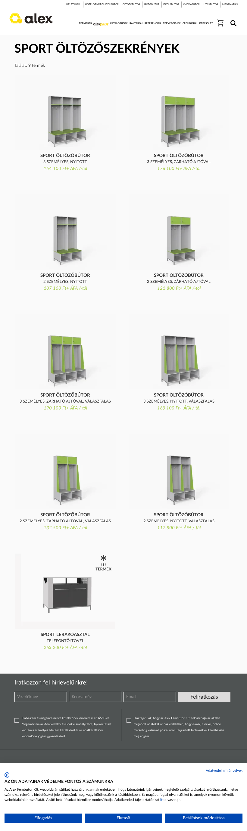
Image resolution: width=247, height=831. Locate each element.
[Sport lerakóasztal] (65, 591)
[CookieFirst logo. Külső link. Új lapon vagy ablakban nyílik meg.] (7, 775)
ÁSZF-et (103, 718)
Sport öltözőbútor (65, 155)
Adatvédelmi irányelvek (224, 770)
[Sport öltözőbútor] (65, 112)
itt (162, 800)
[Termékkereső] (232, 19)
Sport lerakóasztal (65, 634)
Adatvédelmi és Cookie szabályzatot (68, 724)
